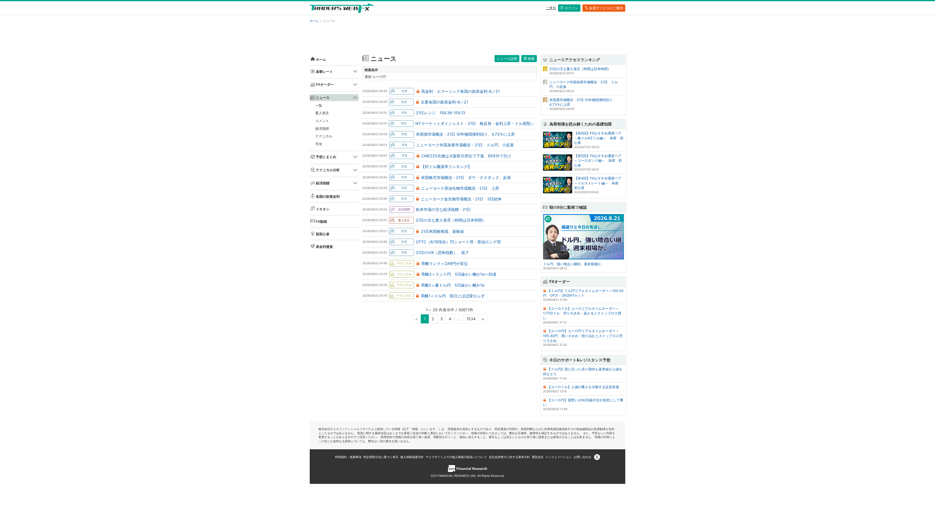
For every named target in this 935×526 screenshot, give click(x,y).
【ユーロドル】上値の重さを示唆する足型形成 (583, 387)
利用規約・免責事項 (348, 457)
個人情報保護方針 (412, 457)
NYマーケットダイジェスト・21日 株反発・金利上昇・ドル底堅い (474, 123)
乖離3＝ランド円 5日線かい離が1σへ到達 (458, 274)
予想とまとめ (326, 157)
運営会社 (537, 457)
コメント (322, 121)
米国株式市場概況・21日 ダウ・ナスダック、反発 (466, 177)
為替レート (324, 71)
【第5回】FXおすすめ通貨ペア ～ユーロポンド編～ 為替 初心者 (599, 160)
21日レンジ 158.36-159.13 (440, 112)
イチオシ (322, 209)
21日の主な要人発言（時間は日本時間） (451, 220)
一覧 (318, 105)
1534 (471, 318)
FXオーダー (325, 84)
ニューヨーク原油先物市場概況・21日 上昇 (460, 188)
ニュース (322, 97)
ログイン (571, 8)
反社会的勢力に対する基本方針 (509, 457)
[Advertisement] (467, 38)
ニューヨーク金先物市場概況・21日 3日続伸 (461, 199)
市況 (318, 144)
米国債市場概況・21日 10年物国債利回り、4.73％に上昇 (465, 134)
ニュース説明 (507, 58)
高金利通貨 (324, 246)
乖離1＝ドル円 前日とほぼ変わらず (453, 295)
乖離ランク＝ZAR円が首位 (444, 263)
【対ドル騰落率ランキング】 (446, 166)
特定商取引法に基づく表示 (380, 457)
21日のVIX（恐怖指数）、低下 (442, 252)
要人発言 (322, 113)
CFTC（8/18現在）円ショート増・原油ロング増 (458, 241)
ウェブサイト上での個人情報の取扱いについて (456, 457)
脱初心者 (322, 234)
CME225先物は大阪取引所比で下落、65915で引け (466, 155)
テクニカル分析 (328, 170)
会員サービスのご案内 (606, 8)
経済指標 (322, 128)
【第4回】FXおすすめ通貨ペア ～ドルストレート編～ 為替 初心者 (599, 183)
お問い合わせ (582, 457)
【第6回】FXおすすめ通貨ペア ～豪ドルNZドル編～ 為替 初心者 (599, 138)
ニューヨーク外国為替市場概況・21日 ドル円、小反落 (465, 144)
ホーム (314, 21)
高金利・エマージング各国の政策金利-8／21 (460, 91)
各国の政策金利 (328, 196)
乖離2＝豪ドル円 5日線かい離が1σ (453, 285)
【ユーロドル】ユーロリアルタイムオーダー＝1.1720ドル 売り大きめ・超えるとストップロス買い (582, 313)
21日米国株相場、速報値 (442, 231)
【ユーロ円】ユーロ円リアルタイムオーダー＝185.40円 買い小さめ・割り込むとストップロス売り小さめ (583, 335)
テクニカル (323, 136)
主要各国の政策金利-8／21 (444, 102)
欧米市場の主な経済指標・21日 (443, 209)
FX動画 (321, 221)
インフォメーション (558, 457)
